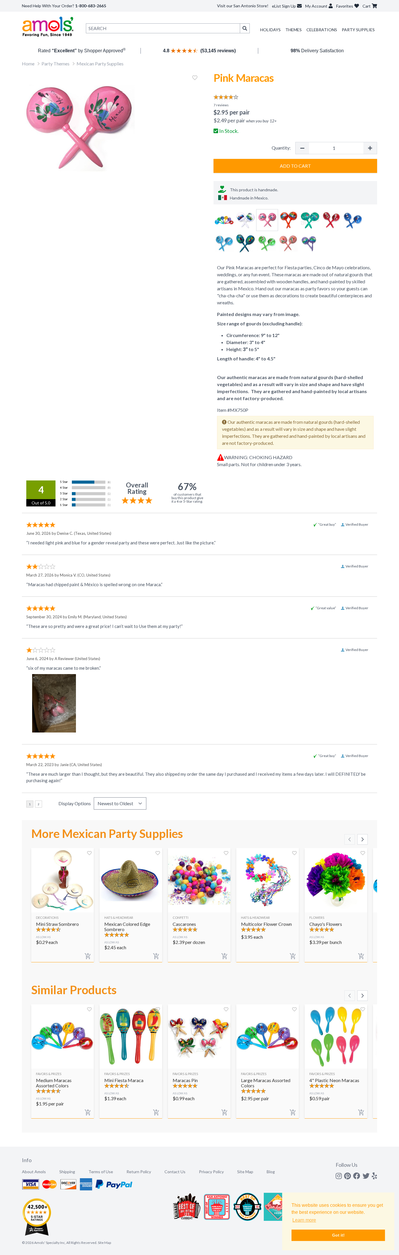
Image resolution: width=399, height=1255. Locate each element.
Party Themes (55, 63)
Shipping (67, 1171)
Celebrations (321, 29)
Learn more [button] (304, 1220)
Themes (293, 29)
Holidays (270, 29)
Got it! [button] (338, 1235)
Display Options (74, 803)
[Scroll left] (349, 839)
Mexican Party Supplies (100, 63)
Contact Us (174, 1171)
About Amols (34, 1171)
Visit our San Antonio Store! (242, 5)
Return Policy (138, 1171)
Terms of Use (101, 1171)
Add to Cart (295, 166)
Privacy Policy (211, 1171)
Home (28, 63)
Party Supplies (358, 29)
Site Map (245, 1171)
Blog (271, 1171)
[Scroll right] (362, 839)
